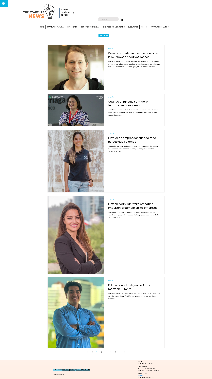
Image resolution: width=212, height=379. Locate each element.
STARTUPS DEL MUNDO (145, 378)
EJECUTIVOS (142, 373)
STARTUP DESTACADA (145, 364)
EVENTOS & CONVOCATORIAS (145, 371)
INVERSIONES (142, 366)
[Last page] (125, 352)
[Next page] (120, 352)
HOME (140, 361)
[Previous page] (92, 352)
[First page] (87, 352)
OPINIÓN (111, 49)
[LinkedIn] (121, 19)
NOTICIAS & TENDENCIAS (145, 368)
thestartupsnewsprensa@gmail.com (76, 370)
